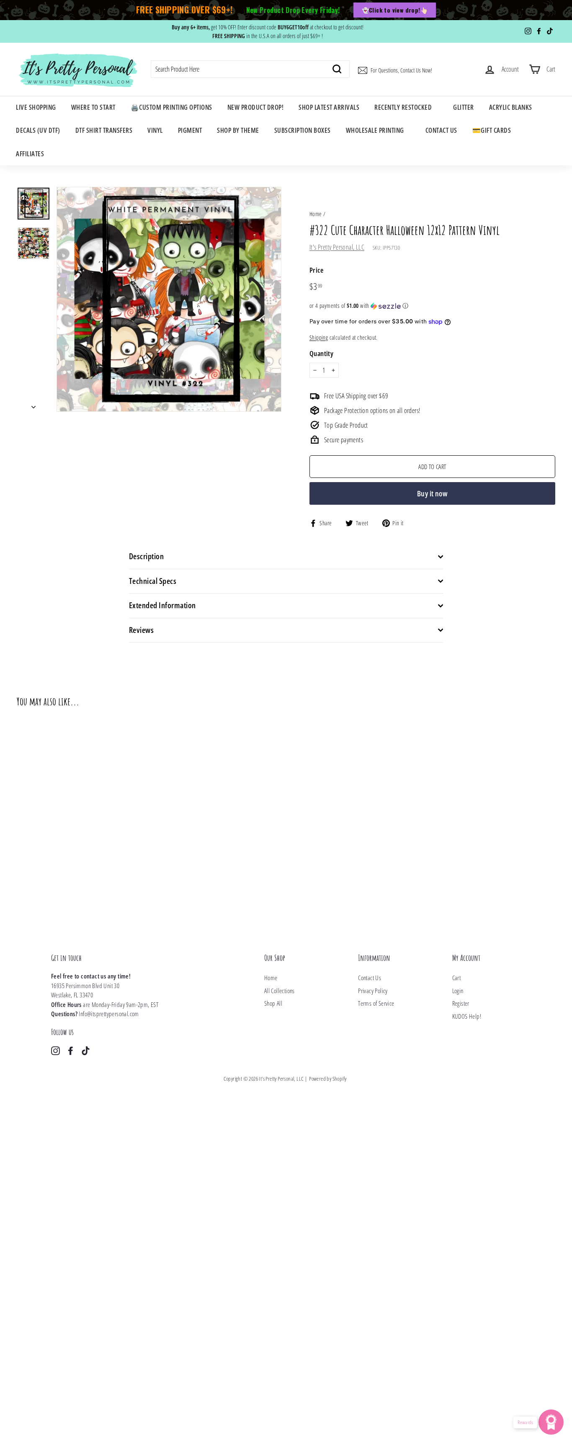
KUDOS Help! (466, 1016)
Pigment (190, 130)
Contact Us (441, 130)
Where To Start (93, 107)
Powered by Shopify (327, 1078)
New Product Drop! (255, 107)
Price (316, 270)
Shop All (273, 1003)
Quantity (321, 353)
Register (460, 1003)
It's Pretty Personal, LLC (336, 247)
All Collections (279, 990)
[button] (432, 306)
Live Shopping (36, 107)
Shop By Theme (238, 130)
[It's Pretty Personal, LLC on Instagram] (55, 1050)
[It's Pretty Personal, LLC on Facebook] (70, 1050)
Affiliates (30, 153)
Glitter (463, 107)
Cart (456, 977)
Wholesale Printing (375, 130)
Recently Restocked (403, 107)
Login (458, 990)
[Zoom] (169, 299)
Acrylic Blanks (510, 107)
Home (315, 214)
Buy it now (432, 493)
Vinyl (155, 130)
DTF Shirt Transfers (104, 130)
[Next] (33, 405)
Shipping (318, 337)
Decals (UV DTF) (38, 130)
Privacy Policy (373, 990)
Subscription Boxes (302, 130)
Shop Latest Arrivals (329, 107)
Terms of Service (376, 1003)
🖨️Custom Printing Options (171, 107)
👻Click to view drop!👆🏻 (395, 9)
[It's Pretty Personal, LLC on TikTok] (85, 1050)
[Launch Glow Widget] (551, 1422)
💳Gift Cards (491, 130)
